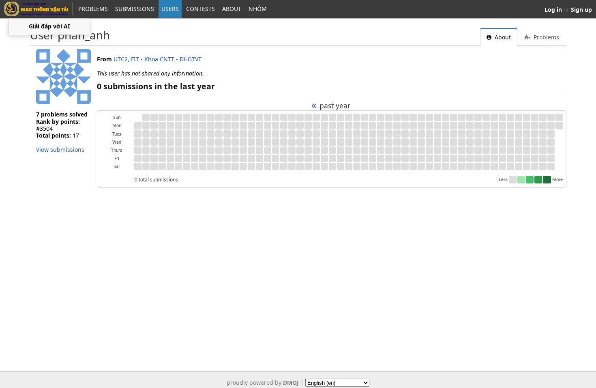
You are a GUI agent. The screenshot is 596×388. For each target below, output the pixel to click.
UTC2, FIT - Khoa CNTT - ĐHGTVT (158, 59)
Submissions (134, 9)
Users (170, 9)
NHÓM (258, 9)
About (231, 9)
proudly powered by (263, 382)
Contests (200, 9)
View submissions (60, 149)
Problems (93, 9)
